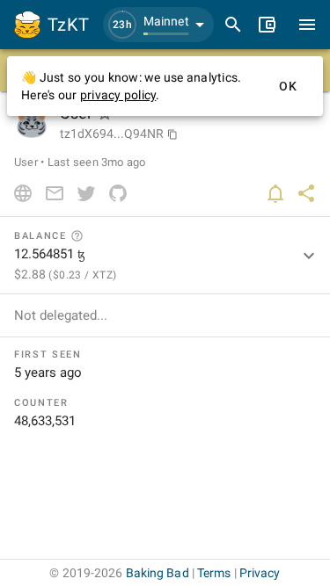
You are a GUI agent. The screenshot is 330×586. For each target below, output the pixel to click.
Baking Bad (157, 573)
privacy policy (118, 95)
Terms (214, 573)
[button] (158, 24)
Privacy (260, 573)
